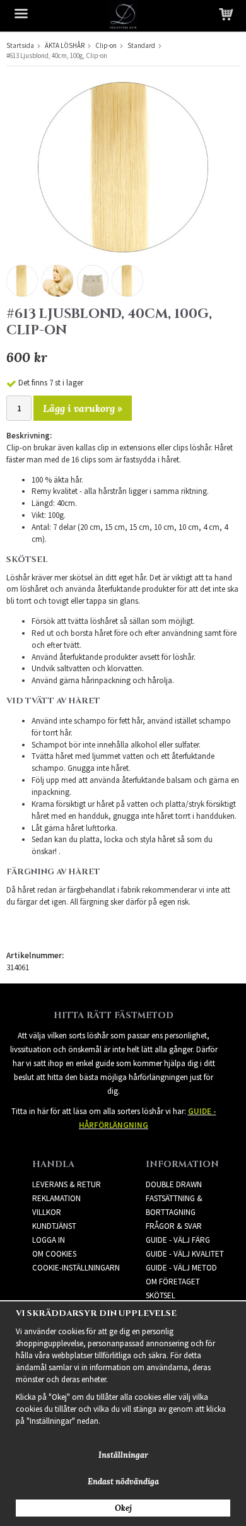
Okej (123, 1508)
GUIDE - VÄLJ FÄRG (178, 1240)
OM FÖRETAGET (173, 1281)
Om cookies (54, 1253)
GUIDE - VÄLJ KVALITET (185, 1253)
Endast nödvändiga (123, 1481)
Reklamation (56, 1198)
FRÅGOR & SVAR (174, 1226)
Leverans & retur (66, 1184)
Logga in (48, 1240)
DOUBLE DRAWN (174, 1184)
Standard (141, 45)
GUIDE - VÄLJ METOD (181, 1267)
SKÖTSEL (160, 1295)
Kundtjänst (54, 1226)
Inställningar (123, 1455)
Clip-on (106, 45)
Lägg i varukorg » (82, 408)
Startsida (20, 45)
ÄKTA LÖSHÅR (65, 45)
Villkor (46, 1212)
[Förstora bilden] (123, 166)
